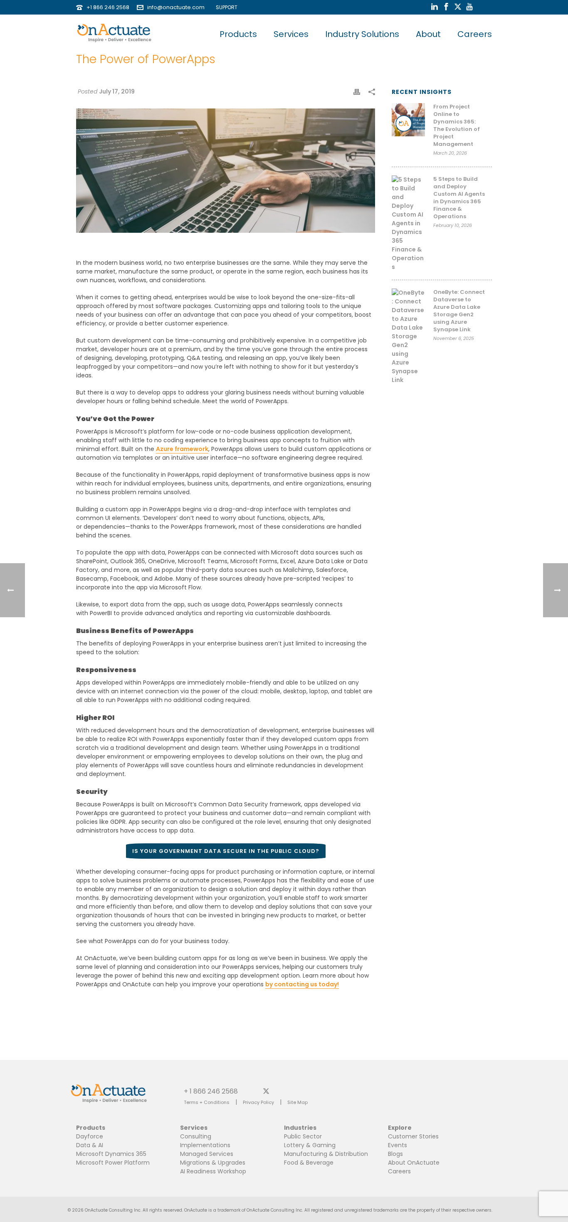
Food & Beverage (308, 1162)
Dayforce (89, 1136)
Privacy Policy (258, 1102)
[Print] (356, 91)
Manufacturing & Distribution (326, 1154)
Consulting (195, 1136)
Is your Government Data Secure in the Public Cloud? (225, 851)
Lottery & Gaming (310, 1145)
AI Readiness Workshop (213, 1171)
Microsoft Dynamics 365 (111, 1154)
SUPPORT (224, 7)
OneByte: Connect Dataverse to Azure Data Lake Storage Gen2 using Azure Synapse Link (459, 310)
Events (397, 1145)
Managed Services (206, 1154)
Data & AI (89, 1145)
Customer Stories (413, 1136)
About (428, 34)
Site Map (297, 1102)
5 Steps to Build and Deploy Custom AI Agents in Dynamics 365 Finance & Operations (459, 197)
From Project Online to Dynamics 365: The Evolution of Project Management (456, 125)
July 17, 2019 (117, 91)
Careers (474, 34)
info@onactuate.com (176, 7)
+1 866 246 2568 (107, 7)
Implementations (205, 1145)
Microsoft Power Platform (113, 1162)
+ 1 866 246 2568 (211, 1090)
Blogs (395, 1154)
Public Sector (303, 1136)
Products (238, 34)
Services (291, 34)
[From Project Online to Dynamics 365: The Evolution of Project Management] (408, 119)
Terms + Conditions (207, 1102)
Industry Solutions (362, 34)
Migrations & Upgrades (212, 1162)
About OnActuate (414, 1162)
